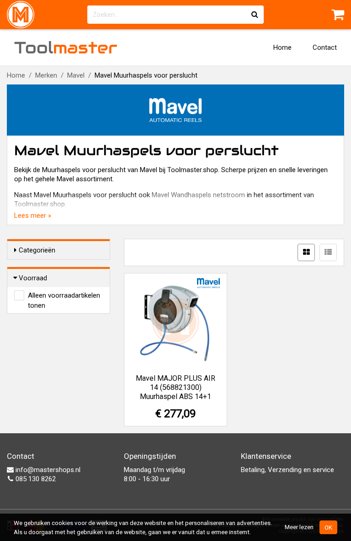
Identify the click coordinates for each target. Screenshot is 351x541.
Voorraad (33, 278)
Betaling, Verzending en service (287, 470)
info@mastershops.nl (47, 470)
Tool (65, 47)
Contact (325, 47)
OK (328, 527)
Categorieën (37, 250)
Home (282, 47)
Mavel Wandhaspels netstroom (198, 195)
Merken (46, 75)
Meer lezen (299, 526)
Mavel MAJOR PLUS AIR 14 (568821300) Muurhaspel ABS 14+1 (175, 387)
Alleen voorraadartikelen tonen (64, 295)
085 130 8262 (35, 479)
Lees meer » (32, 215)
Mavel (76, 75)
